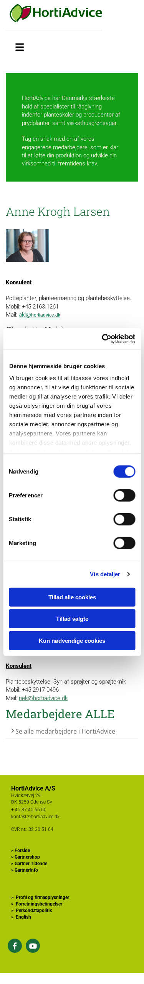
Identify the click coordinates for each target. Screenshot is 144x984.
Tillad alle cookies (72, 597)
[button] (20, 46)
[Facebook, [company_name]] (15, 945)
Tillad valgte (72, 618)
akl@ (25, 314)
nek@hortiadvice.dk (43, 698)
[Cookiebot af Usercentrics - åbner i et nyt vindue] (102, 339)
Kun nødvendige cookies (72, 640)
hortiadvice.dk (45, 315)
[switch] (124, 495)
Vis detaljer (105, 574)
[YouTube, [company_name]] (33, 945)
